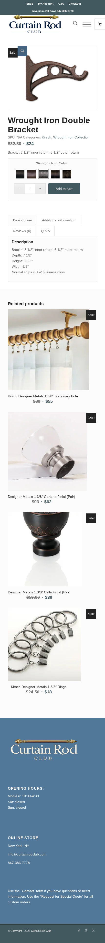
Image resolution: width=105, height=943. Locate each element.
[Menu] (84, 24)
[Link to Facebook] (79, 930)
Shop (29, 3)
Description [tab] (22, 220)
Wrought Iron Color (52, 163)
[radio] (20, 174)
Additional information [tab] (58, 220)
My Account (45, 3)
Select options (41, 345)
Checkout (75, 3)
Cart (61, 3)
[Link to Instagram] (86, 930)
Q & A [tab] (45, 231)
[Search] (73, 24)
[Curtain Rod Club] (43, 24)
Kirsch (46, 137)
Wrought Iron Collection (71, 137)
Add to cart (64, 189)
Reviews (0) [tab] (22, 231)
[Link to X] (93, 930)
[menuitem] (30, 3)
